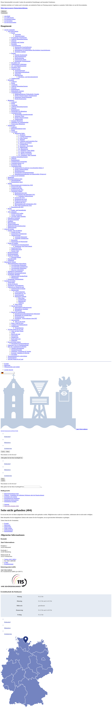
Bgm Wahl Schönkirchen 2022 (23, 205)
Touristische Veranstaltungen (16, 285)
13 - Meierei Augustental (25, 153)
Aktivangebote (15, 320)
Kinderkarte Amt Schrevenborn (23, 246)
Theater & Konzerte (16, 306)
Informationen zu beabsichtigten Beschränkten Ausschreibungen (32, 50)
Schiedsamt (11, 260)
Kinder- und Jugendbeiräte (18, 210)
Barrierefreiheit (8, 531)
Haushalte (14, 44)
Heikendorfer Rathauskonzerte (23, 307)
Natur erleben (18, 304)
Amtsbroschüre (15, 78)
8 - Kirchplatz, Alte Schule (25, 146)
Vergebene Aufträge (20, 51)
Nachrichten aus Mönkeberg (19, 111)
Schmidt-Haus (22, 299)
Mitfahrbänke (15, 277)
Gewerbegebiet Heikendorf (18, 265)
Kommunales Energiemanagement (24, 172)
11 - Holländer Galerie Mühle (26, 150)
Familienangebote (16, 248)
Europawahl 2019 (20, 197)
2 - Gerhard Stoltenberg (24, 136)
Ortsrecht (13, 40)
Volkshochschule (16, 235)
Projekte (13, 53)
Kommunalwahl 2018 (21, 199)
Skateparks (14, 340)
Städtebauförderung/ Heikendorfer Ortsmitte (27, 94)
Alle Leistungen (12, 211)
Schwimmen (14, 335)
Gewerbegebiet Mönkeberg (18, 268)
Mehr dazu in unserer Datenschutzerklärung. (14, 8)
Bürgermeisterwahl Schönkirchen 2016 (25, 204)
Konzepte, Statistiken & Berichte (20, 353)
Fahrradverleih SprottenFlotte (19, 276)
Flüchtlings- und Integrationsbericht (28, 77)
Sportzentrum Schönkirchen (19, 233)
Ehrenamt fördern (16, 257)
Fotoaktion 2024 (15, 67)
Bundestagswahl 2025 (17, 207)
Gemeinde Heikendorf (21, 237)
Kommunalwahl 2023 (17, 190)
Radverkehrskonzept (20, 56)
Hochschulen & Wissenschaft (19, 241)
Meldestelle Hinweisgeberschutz (17, 226)
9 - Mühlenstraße (23, 147)
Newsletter (14, 354)
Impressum (7, 525)
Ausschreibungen (16, 45)
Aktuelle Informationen (17, 348)
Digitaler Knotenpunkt (21, 55)
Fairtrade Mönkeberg (17, 121)
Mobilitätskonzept (20, 171)
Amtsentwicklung (19, 36)
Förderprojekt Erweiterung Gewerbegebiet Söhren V (29, 168)
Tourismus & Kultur (9, 281)
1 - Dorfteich (21, 135)
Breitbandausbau (19, 58)
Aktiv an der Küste (20, 321)
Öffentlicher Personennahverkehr (17, 273)
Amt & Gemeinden (9, 30)
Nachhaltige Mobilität (14, 274)
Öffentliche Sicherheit (14, 218)
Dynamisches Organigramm (19, 37)
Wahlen (10, 183)
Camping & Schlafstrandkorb (19, 324)
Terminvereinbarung (13, 224)
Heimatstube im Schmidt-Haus (23, 315)
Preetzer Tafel (15, 251)
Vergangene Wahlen (16, 191)
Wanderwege (14, 337)
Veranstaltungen (19, 328)
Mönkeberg (11, 100)
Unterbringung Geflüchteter (19, 64)
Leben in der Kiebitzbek (18, 175)
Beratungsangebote (13, 252)
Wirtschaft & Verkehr (10, 262)
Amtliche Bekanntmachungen (19, 39)
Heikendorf (11, 80)
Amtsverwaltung (15, 69)
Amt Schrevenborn (13, 31)
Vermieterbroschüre (16, 350)
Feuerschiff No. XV (20, 293)
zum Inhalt (7, 16)
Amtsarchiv (18, 73)
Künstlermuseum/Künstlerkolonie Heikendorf (27, 313)
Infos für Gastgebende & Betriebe (17, 346)
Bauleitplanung (15, 89)
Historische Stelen (20, 133)
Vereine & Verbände (13, 255)
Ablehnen (3, 11)
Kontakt (6, 523)
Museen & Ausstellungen (18, 312)
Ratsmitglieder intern (17, 182)
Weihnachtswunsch (16, 249)
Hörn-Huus (21, 298)
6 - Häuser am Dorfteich (25, 142)
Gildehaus (21, 302)
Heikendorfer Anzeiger (17, 91)
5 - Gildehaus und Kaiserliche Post (27, 141)
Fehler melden (8, 528)
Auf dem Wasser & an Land (15, 329)
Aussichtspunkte (19, 295)
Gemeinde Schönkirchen (21, 238)
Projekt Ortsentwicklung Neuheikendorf (26, 95)
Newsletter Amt (15, 62)
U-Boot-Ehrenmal (20, 292)
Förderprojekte (19, 119)
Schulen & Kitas (15, 232)
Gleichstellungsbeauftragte (22, 72)
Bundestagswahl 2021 (21, 193)
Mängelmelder (12, 222)
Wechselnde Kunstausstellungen (20, 343)
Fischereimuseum (19, 317)
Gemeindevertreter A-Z (17, 163)
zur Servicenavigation (10, 22)
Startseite (6, 504)
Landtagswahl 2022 (16, 188)
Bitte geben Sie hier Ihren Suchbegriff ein (11, 457)
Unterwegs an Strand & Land (16, 287)
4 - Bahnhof (21, 139)
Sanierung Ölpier (19, 116)
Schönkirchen (11, 125)
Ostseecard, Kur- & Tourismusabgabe (18, 345)
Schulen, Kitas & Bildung (15, 230)
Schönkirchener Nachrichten (19, 161)
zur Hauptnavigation (9, 19)
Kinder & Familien (13, 243)
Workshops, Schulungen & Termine (21, 351)
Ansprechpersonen (20, 70)
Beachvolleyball (15, 334)
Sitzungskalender (16, 180)
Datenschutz (7, 526)
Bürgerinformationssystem (18, 128)
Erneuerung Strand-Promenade (23, 97)
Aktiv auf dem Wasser (17, 331)
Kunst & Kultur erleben (14, 342)
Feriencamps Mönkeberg (18, 124)
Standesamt (11, 177)
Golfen (13, 332)
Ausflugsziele (15, 326)
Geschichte (18, 34)
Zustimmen (4, 13)
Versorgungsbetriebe (13, 219)
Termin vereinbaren (16, 215)
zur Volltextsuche (9, 17)
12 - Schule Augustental (24, 152)
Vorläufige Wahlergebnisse (25, 196)
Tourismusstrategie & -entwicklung (17, 356)
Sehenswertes (15, 290)
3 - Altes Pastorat (23, 138)
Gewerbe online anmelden (18, 216)
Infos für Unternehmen (17, 270)
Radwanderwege (16, 339)
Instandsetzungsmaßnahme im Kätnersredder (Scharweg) (30, 174)
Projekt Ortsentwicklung (21, 117)
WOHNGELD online (17, 213)
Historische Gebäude (20, 296)
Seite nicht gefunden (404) (11, 506)
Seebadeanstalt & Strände (18, 288)
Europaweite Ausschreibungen (23, 47)
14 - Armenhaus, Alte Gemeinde (27, 155)
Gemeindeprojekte (16, 92)
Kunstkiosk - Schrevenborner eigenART (26, 318)
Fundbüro (10, 221)
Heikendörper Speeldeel (21, 309)
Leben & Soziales (9, 229)
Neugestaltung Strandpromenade (24, 114)
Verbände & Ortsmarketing (15, 271)
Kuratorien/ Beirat (16, 164)
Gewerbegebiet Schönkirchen (19, 266)
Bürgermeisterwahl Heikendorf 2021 (25, 194)
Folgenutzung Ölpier (20, 59)
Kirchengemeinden (13, 254)
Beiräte (10, 208)
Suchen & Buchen (13, 284)
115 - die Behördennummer (18, 66)
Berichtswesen (19, 75)
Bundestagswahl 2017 (21, 201)
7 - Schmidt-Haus (23, 144)
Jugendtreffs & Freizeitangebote (20, 244)
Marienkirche (22, 301)
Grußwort (14, 81)
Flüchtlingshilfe (12, 259)
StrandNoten (18, 310)
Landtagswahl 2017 (20, 202)
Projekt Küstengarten (20, 99)
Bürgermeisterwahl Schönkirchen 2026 (22, 185)
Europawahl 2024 (16, 186)
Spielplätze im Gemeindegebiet (19, 122)
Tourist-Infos (11, 282)
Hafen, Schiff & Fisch (17, 323)
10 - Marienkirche (23, 149)
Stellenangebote (12, 227)
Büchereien (14, 240)
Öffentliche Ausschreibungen (23, 48)
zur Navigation (8, 21)
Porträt (13, 33)
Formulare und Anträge (17, 42)
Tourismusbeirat (12, 357)
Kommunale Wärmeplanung (22, 61)
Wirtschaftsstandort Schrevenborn (17, 263)
